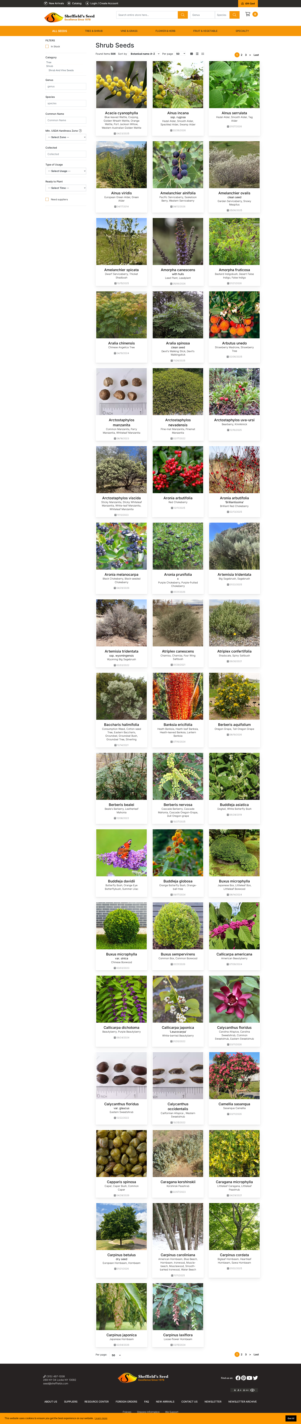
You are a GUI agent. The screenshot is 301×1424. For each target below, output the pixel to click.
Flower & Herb (165, 30)
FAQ (146, 1401)
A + (239, 1390)
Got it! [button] (291, 1418)
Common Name (54, 113)
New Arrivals (165, 1401)
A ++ (246, 1390)
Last (256, 54)
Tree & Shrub (94, 30)
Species (50, 96)
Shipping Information (148, 1412)
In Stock (55, 46)
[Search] (183, 15)
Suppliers (70, 1401)
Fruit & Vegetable (205, 30)
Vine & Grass (129, 30)
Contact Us (189, 1401)
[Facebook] (237, 1378)
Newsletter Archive (242, 1401)
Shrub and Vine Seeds (61, 70)
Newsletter (213, 1401)
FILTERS (50, 40)
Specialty (242, 30)
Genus (49, 79)
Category (51, 57)
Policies (127, 1412)
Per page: (101, 1354)
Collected (51, 147)
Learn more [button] (101, 1418)
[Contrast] (253, 1390)
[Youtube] (249, 1378)
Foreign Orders (126, 1401)
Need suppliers (59, 199)
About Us (50, 1401)
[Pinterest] (243, 1378)
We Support (171, 1412)
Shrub (49, 66)
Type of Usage (54, 164)
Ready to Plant (54, 181)
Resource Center (96, 1401)
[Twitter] (255, 1378)
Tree (48, 62)
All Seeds (59, 31)
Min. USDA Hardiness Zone (61, 130)
